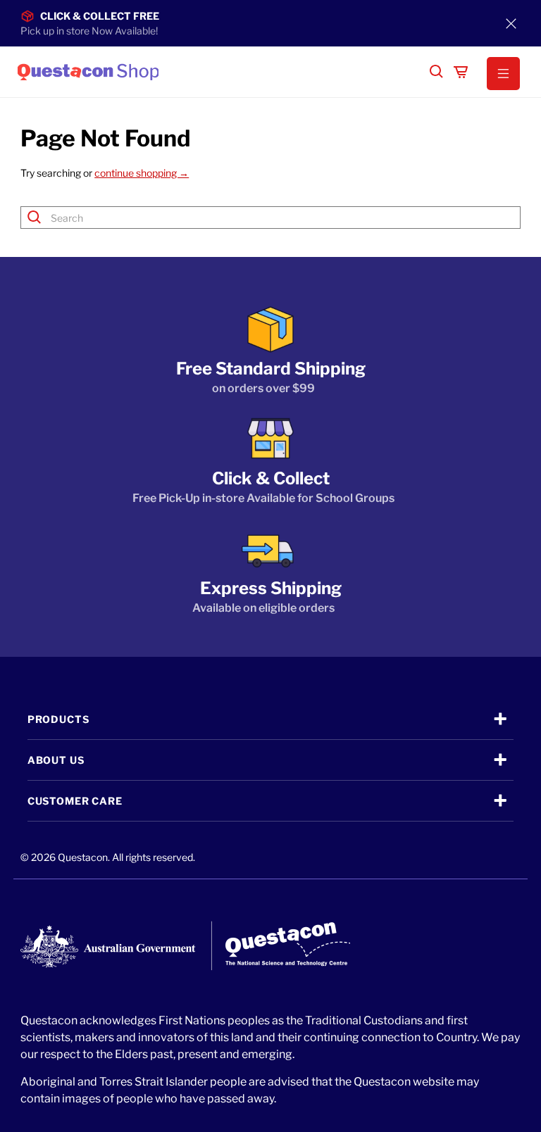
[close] (511, 23)
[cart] (460, 71)
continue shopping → (141, 173)
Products (58, 719)
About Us (56, 760)
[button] (503, 74)
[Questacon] (218, 71)
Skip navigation (270, 40)
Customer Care (75, 801)
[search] (437, 72)
